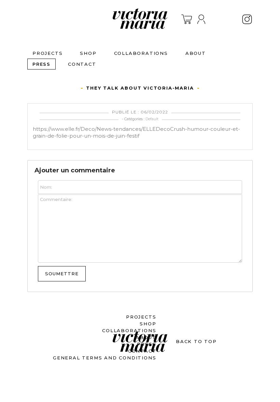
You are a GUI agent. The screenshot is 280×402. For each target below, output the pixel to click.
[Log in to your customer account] (201, 19)
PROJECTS (47, 53)
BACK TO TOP (196, 341)
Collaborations (141, 53)
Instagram (247, 19)
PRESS (41, 64)
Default (151, 119)
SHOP (88, 53)
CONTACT (82, 64)
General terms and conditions (104, 357)
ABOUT (195, 53)
